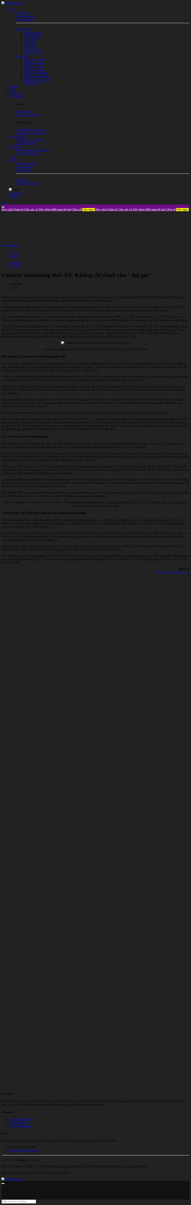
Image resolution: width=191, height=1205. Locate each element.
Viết (3, 202)
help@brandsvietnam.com (24, 1150)
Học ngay (88, 209)
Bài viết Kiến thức (9, 245)
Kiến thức (15, 265)
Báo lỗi (13, 256)
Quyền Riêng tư (18, 1122)
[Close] (2, 207)
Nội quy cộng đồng (20, 1126)
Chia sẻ (13, 252)
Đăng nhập (15, 193)
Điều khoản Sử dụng (21, 1119)
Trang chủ (15, 262)
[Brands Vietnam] (12, 3)
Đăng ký (14, 196)
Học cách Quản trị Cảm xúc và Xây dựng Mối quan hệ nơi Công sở (47, 209)
